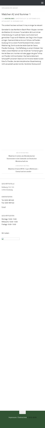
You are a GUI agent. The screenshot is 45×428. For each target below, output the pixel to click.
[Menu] (42, 3)
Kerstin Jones (9, 18)
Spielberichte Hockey (10, 8)
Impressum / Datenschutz (18, 417)
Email (4, 207)
